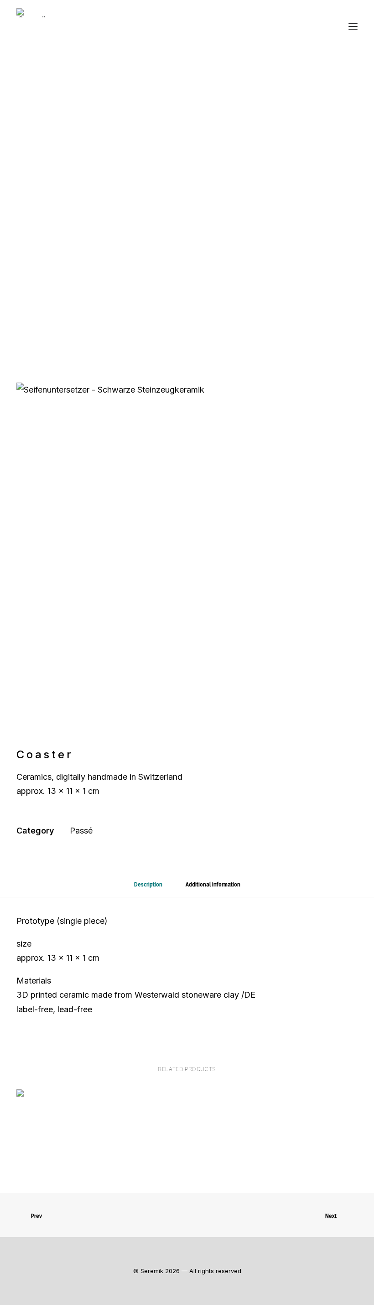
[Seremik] (33, 12)
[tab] (213, 888)
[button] (353, 26)
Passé (81, 830)
